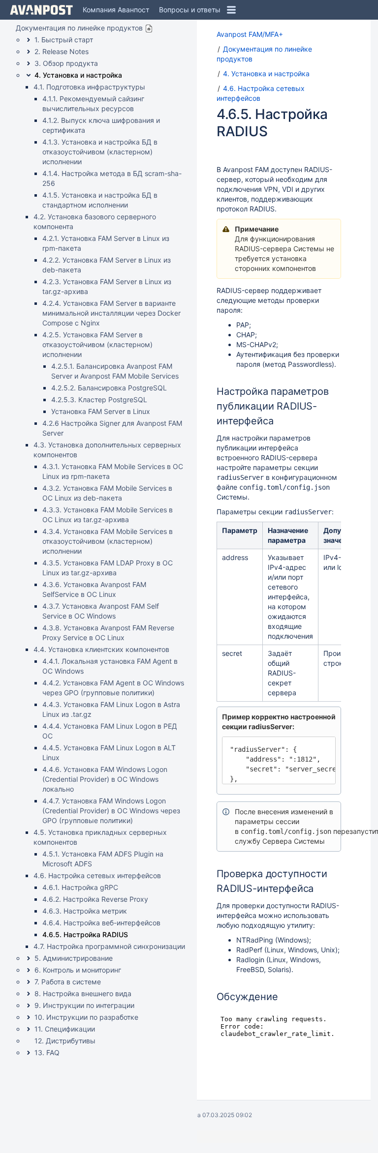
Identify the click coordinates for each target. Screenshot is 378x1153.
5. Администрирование (73, 958)
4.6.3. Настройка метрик (84, 911)
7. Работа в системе (67, 981)
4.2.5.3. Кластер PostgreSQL (99, 399)
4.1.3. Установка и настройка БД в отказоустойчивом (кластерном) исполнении (100, 152)
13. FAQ (47, 1052)
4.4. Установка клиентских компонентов (101, 649)
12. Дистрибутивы (64, 1040)
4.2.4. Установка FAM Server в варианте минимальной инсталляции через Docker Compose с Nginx (111, 313)
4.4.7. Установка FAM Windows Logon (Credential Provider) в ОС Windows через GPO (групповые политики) (111, 811)
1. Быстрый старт (63, 39)
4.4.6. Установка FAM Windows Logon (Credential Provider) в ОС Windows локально (104, 779)
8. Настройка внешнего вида (82, 993)
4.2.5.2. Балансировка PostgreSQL (109, 388)
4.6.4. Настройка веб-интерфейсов (101, 922)
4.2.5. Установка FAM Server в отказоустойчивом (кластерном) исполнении (97, 344)
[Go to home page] (41, 10)
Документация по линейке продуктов (79, 28)
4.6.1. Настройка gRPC (80, 887)
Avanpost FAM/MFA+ (250, 34)
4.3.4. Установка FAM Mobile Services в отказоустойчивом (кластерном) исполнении (107, 541)
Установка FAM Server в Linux (100, 411)
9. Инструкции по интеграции (84, 1005)
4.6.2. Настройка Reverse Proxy (95, 899)
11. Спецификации (64, 1029)
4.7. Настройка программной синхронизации (109, 946)
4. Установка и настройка (78, 75)
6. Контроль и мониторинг (77, 970)
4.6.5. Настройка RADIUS (85, 934)
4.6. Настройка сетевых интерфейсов (97, 875)
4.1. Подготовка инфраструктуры (89, 87)
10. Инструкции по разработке (86, 1017)
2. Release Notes (61, 51)
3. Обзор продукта (66, 63)
